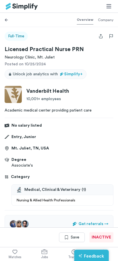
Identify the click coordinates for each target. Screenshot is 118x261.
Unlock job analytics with (48, 74)
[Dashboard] (22, 6)
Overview (85, 19)
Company (105, 20)
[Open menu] (108, 6)
